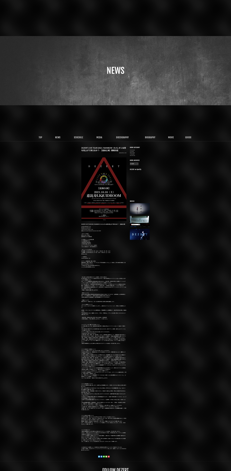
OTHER (131, 154)
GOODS (188, 137)
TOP (40, 137)
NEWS (57, 137)
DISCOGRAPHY (122, 137)
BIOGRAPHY (150, 137)
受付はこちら (84, 253)
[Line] (104, 457)
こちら (99, 370)
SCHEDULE (78, 137)
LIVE (125, 152)
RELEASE (131, 155)
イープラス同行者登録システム (88, 266)
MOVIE (171, 137)
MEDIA (99, 137)
